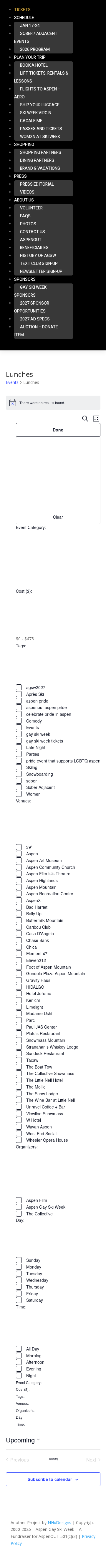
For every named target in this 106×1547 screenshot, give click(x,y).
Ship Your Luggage (39, 105)
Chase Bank (37, 940)
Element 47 (36, 953)
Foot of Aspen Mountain (48, 967)
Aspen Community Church (50, 867)
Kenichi (33, 1000)
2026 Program (35, 49)
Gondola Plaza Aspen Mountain (55, 973)
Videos (27, 192)
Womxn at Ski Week (40, 137)
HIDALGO (35, 987)
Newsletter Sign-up (41, 271)
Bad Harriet (36, 907)
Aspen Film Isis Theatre (48, 873)
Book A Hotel (34, 65)
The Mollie (36, 1087)
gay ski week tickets (44, 741)
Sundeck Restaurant (45, 1053)
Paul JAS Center (41, 1027)
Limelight (34, 1007)
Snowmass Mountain (45, 1040)
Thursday (35, 1287)
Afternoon (35, 1362)
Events (12, 382)
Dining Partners (37, 160)
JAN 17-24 (30, 26)
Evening (33, 1369)
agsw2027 (35, 687)
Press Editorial (37, 184)
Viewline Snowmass (44, 1113)
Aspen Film (36, 1200)
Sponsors (25, 279)
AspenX (33, 900)
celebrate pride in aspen (48, 714)
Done (58, 430)
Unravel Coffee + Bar (45, 1107)
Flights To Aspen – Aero (37, 93)
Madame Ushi (39, 1013)
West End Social (41, 1133)
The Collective (39, 1214)
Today (53, 1459)
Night (31, 1375)
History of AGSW (38, 256)
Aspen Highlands (42, 880)
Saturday (34, 1300)
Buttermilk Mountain (44, 920)
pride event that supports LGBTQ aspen (63, 761)
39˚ (29, 847)
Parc (30, 1020)
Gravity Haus (38, 980)
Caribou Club (38, 927)
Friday (32, 1293)
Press (20, 176)
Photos (28, 224)
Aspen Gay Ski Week (45, 1207)
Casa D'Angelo (40, 933)
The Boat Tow (39, 1067)
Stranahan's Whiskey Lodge (52, 1047)
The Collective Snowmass (50, 1073)
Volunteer (31, 208)
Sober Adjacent (40, 787)
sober (31, 781)
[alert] (53, 403)
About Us (24, 200)
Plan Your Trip (30, 57)
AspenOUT (31, 240)
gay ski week (38, 734)
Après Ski (35, 694)
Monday (33, 1267)
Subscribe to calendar (50, 1479)
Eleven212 (36, 960)
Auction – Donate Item (36, 331)
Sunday (33, 1260)
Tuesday (34, 1273)
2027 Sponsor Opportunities (31, 307)
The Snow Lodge (42, 1093)
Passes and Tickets (41, 129)
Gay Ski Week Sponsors (30, 291)
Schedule (24, 18)
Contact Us (32, 232)
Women (33, 794)
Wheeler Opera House (47, 1140)
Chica (31, 947)
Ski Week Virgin (35, 113)
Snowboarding (39, 774)
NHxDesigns (59, 1522)
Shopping (24, 145)
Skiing (31, 767)
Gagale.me (31, 121)
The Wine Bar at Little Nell (50, 1100)
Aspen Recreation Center (49, 893)
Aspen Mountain (41, 887)
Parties (32, 754)
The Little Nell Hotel (44, 1080)
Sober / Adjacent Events (35, 38)
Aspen (32, 853)
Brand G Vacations (40, 168)
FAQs (25, 216)
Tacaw (32, 1060)
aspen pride (37, 701)
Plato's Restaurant (43, 1033)
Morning (34, 1355)
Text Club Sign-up (39, 264)
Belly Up (34, 913)
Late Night (35, 747)
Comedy (34, 721)
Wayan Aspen (39, 1127)
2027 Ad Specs (35, 319)
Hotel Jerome (38, 993)
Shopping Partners (40, 153)
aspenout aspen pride (46, 707)
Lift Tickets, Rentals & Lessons (41, 77)
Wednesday (37, 1280)
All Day (32, 1349)
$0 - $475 (25, 638)
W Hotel (33, 1120)
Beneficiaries (34, 248)
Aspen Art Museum (44, 860)
